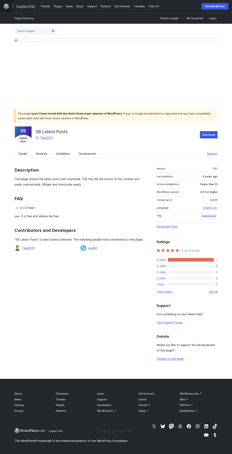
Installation (63, 153)
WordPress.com (191, 393)
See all (213, 291)
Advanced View (167, 226)
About (18, 393)
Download (208, 134)
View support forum (170, 322)
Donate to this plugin (170, 359)
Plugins (60, 405)
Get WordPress (215, 6)
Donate (144, 405)
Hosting (19, 405)
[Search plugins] (53, 31)
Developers (104, 405)
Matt (184, 399)
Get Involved (146, 393)
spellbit (92, 248)
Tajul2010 (46, 137)
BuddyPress (188, 410)
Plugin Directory (24, 18)
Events (142, 399)
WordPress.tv (106, 410)
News (17, 399)
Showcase (62, 393)
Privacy (18, 410)
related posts (209, 216)
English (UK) (56, 431)
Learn (100, 393)
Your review (164, 291)
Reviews (41, 153)
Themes (61, 399)
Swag (143, 410)
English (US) (210, 207)
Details (22, 153)
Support (212, 153)
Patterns (61, 410)
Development (87, 153)
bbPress (186, 405)
